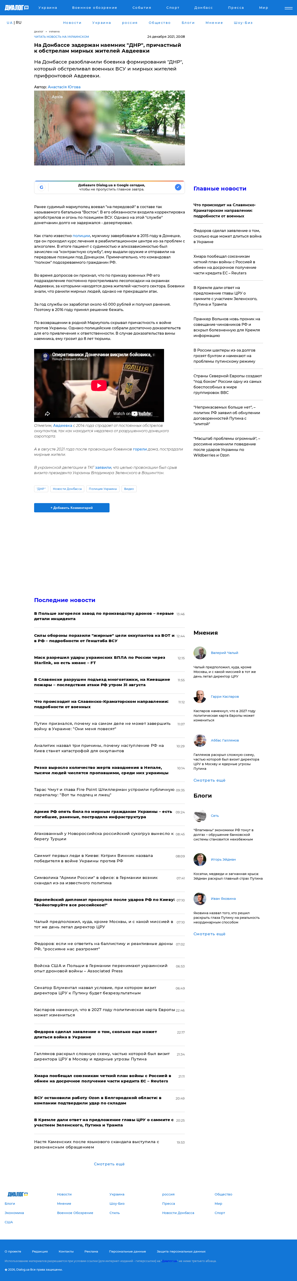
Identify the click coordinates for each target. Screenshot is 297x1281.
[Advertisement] (109, 550)
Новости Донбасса (67, 489)
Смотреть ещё (109, 1164)
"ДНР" (41, 489)
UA (10, 23)
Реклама (91, 1251)
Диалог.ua (169, 1261)
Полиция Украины (103, 489)
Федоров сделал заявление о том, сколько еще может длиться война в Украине (227, 236)
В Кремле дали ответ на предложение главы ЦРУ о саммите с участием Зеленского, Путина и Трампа (225, 296)
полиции (81, 236)
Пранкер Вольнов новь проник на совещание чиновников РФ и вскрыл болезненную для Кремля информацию (227, 327)
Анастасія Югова (64, 87)
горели (140, 449)
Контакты (66, 1251)
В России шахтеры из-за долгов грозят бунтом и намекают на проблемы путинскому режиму (224, 356)
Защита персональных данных (181, 1251)
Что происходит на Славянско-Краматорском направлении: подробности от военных (225, 210)
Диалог (39, 32)
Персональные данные (127, 1251)
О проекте (13, 1251)
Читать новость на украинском (61, 36)
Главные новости (220, 188)
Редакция (40, 1251)
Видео (129, 489)
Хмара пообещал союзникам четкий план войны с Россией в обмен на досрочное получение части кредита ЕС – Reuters (225, 264)
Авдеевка (63, 425)
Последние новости (65, 600)
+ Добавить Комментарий (72, 508)
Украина (54, 32)
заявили (103, 467)
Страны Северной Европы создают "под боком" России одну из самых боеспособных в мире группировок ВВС (228, 384)
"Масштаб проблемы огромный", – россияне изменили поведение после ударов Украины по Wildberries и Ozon (227, 446)
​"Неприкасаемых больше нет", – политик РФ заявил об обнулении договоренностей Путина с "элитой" (227, 415)
